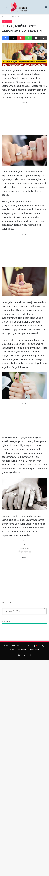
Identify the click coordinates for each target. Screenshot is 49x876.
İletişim (11, 649)
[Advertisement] (24, 119)
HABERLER (15, 17)
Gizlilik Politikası (21, 649)
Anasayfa (6, 17)
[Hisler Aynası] (19, 7)
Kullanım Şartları (34, 649)
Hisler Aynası (42, 646)
